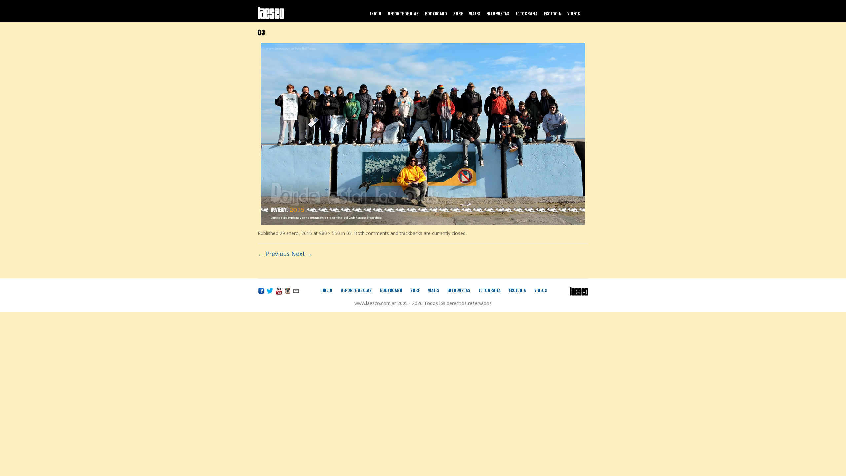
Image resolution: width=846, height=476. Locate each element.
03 (349, 233)
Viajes (474, 13)
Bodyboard (436, 13)
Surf (458, 13)
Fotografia (527, 13)
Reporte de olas (403, 13)
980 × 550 (329, 233)
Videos (573, 13)
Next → (302, 254)
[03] (423, 133)
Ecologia (552, 13)
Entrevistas (497, 13)
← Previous (274, 254)
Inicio (375, 13)
